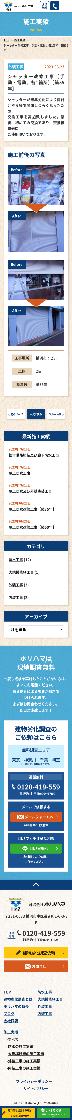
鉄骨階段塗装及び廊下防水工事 (34, 455)
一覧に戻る (36, 414)
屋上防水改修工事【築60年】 (32, 527)
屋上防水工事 (19, 473)
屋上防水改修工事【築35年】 (32, 509)
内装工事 (16, 597)
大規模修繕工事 (21, 572)
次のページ (55, 414)
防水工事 (16, 559)
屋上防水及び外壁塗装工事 (30, 491)
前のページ (17, 414)
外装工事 (16, 584)
